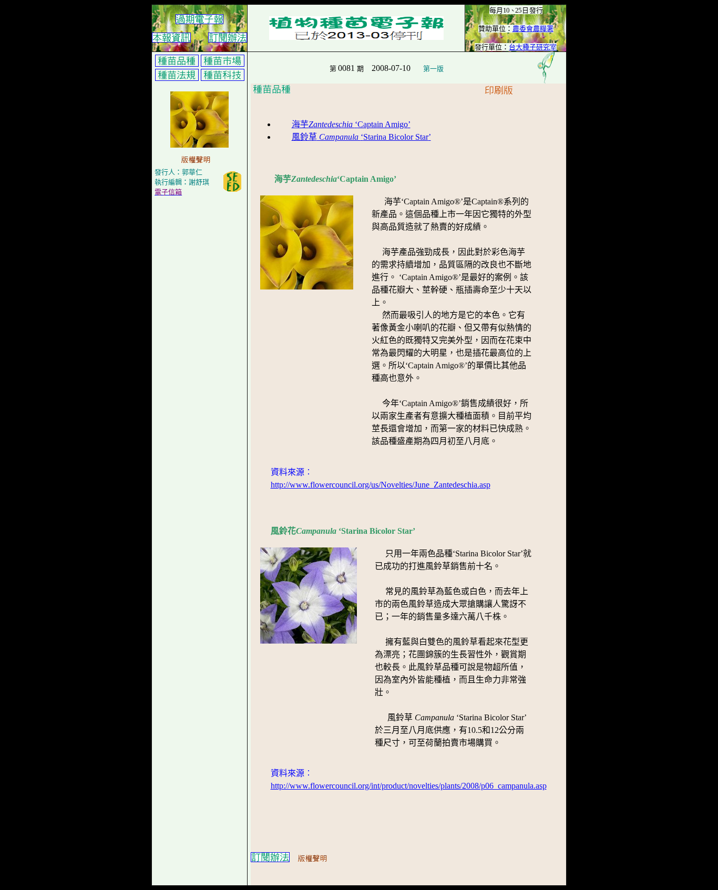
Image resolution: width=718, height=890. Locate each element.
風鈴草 (326, 136)
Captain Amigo (382, 124)
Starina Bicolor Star (395, 136)
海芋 (323, 124)
